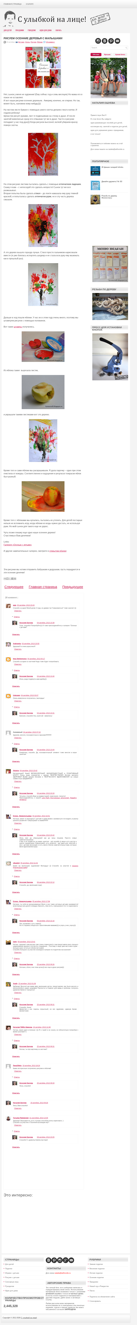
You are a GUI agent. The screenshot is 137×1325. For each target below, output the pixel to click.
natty (15, 942)
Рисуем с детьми (12, 1277)
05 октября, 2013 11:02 (29, 863)
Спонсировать (95, 1301)
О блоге (30, 4)
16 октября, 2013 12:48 (42, 1027)
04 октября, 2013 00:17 (36, 659)
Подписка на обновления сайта (102, 1297)
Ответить (17, 611)
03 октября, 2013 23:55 (30, 644)
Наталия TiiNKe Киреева (22, 1027)
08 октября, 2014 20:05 (45, 1137)
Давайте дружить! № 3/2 (112, 181)
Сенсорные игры (11, 1282)
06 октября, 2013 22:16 (45, 921)
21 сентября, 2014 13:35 (38, 1118)
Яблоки (40, 42)
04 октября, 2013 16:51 (41, 816)
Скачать (59, 30)
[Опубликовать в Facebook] (12, 578)
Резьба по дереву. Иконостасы (109, 197)
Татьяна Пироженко (21, 1118)
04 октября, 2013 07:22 (32, 732)
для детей (8, 30)
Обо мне (96, 55)
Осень (27, 42)
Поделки (8, 1269)
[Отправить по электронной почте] (4, 578)
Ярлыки (107, 55)
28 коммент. (50, 42)
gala (14, 605)
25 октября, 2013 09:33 (45, 1083)
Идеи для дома (11, 1291)
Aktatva (16, 771)
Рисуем (33, 42)
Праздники (20, 30)
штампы (18, 327)
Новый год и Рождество (99, 1286)
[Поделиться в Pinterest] (15, 578)
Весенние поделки (97, 1269)
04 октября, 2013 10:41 (45, 713)
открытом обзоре (57, 551)
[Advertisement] (44, 1223)
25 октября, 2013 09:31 (45, 1005)
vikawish (16, 863)
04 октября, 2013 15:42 (28, 771)
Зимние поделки (96, 1264)
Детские (21, 42)
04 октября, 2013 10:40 (45, 676)
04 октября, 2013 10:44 (45, 750)
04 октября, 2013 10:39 (45, 623)
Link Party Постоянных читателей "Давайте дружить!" (48, 799)
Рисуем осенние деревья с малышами (33, 38)
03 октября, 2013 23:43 (26, 605)
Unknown (16, 695)
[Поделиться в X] (10, 578)
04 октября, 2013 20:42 (45, 835)
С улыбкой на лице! (29, 1318)
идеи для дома (46, 30)
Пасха (92, 1291)
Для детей (9, 1264)
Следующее (13, 587)
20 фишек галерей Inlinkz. (113, 167)
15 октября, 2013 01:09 (27, 984)
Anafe (15, 984)
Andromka (17, 644)
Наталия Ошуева (26, 623)
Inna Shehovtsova (20, 659)
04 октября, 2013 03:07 (29, 695)
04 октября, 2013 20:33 (45, 793)
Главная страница (13, 4)
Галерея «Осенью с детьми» (18, 545)
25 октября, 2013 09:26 (45, 964)
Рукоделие (32, 30)
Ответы (17, 617)
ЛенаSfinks (17, 1066)
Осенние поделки (97, 1277)
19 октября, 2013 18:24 (31, 1066)
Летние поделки (96, 1273)
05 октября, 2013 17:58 (41, 901)
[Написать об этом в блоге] (7, 578)
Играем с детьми (12, 1273)
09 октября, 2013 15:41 (26, 942)
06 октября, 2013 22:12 (45, 882)
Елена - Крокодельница (22, 816)
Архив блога (120, 55)
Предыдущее (72, 587)
